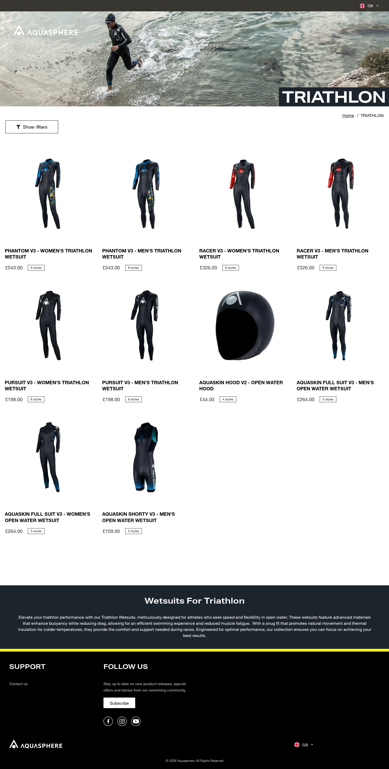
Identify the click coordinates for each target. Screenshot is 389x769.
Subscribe (119, 702)
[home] (35, 744)
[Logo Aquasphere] (45, 30)
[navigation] (53, 694)
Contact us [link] (18, 683)
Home (348, 115)
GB (370, 5)
